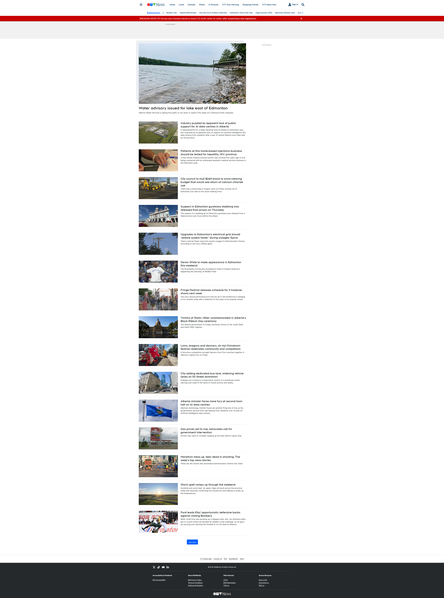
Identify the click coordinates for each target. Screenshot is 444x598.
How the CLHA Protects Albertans (213, 13)
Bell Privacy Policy (195, 580)
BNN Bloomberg (229, 583)
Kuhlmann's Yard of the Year (241, 13)
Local (181, 5)
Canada (191, 5)
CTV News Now (269, 5)
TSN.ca (226, 585)
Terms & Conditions (195, 583)
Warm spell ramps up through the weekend (208, 484)
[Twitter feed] (154, 567)
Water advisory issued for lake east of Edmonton (183, 108)
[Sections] (141, 4)
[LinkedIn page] (167, 567)
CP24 (225, 580)
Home (172, 5)
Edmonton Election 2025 (285, 13)
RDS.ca (261, 585)
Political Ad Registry (195, 585)
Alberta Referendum (188, 13)
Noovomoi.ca (264, 583)
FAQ (225, 559)
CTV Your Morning (230, 5)
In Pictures (213, 5)
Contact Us (218, 559)
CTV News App (206, 559)
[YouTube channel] (163, 567)
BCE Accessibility (159, 580)
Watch (202, 5)
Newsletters (233, 559)
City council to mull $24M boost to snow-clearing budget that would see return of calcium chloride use (212, 182)
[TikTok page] (158, 567)
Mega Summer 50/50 (264, 13)
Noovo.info (263, 580)
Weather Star (171, 13)
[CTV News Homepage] (156, 4)
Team (242, 559)
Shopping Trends (250, 5)
